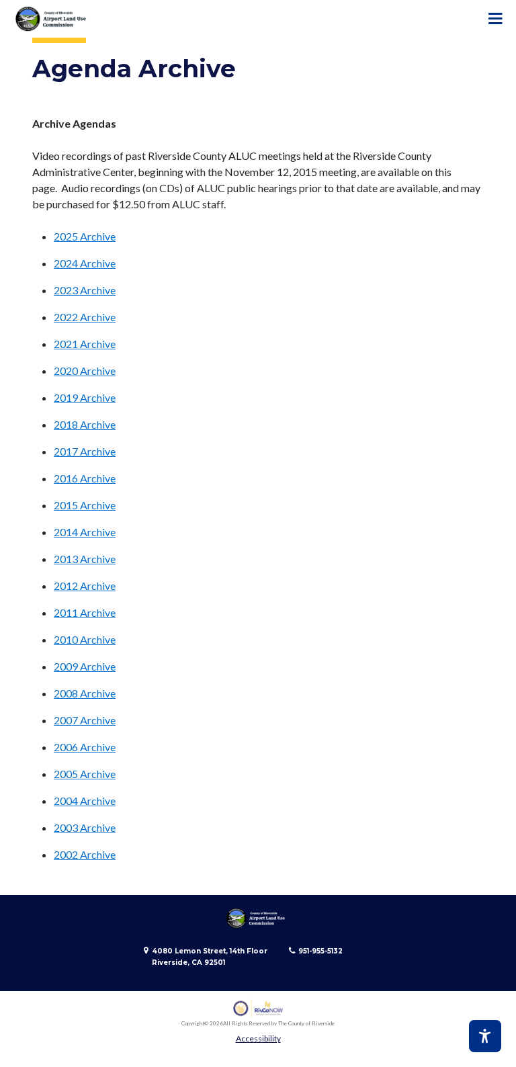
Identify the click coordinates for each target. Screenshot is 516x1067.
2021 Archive (85, 343)
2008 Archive (85, 693)
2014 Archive (85, 531)
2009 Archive (85, 666)
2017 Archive (85, 451)
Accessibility (258, 1038)
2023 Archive (85, 290)
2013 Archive (85, 558)
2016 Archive (85, 478)
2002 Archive (85, 854)
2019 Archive (85, 397)
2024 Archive (85, 263)
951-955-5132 (320, 951)
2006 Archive (85, 746)
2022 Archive (85, 316)
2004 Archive (85, 800)
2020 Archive (85, 370)
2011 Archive (85, 612)
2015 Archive (85, 505)
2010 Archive (85, 639)
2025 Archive (85, 236)
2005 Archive (85, 773)
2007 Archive (85, 720)
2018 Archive (85, 424)
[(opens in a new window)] (258, 1008)
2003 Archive (85, 827)
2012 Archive (85, 585)
